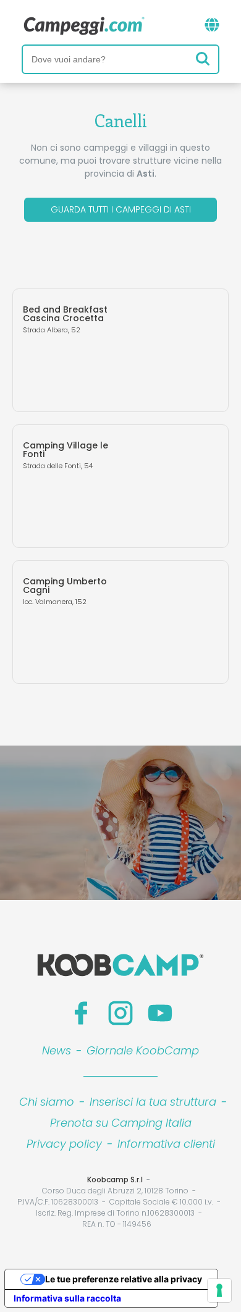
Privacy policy (64, 1143)
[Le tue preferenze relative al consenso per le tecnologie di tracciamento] (219, 1290)
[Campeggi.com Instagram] (120, 1013)
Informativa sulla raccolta (67, 1298)
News (56, 1050)
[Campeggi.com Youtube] (160, 1013)
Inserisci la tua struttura (153, 1101)
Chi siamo (46, 1101)
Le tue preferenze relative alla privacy (123, 1279)
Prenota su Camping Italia (121, 1122)
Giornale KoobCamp (143, 1050)
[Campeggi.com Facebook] (81, 1013)
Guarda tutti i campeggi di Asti (121, 209)
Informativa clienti (166, 1143)
